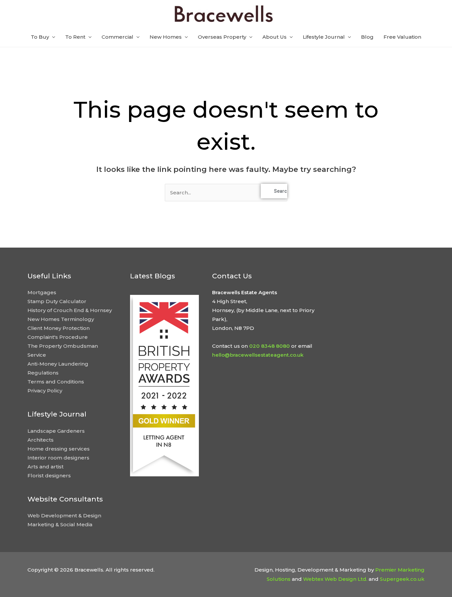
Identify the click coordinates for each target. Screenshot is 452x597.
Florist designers (49, 475)
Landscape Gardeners (56, 431)
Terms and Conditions (55, 381)
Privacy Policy (44, 390)
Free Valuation (402, 37)
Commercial (117, 37)
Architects (40, 440)
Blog (367, 37)
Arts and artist (45, 466)
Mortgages (41, 292)
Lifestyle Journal (324, 37)
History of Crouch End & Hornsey (69, 310)
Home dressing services (58, 449)
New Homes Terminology (60, 319)
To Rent (75, 37)
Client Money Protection (58, 328)
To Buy (40, 37)
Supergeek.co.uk (402, 579)
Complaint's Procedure (57, 337)
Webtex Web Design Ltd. (335, 579)
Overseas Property (222, 37)
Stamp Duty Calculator (56, 301)
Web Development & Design (64, 515)
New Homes (166, 37)
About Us (274, 37)
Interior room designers (58, 458)
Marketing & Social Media (59, 524)
